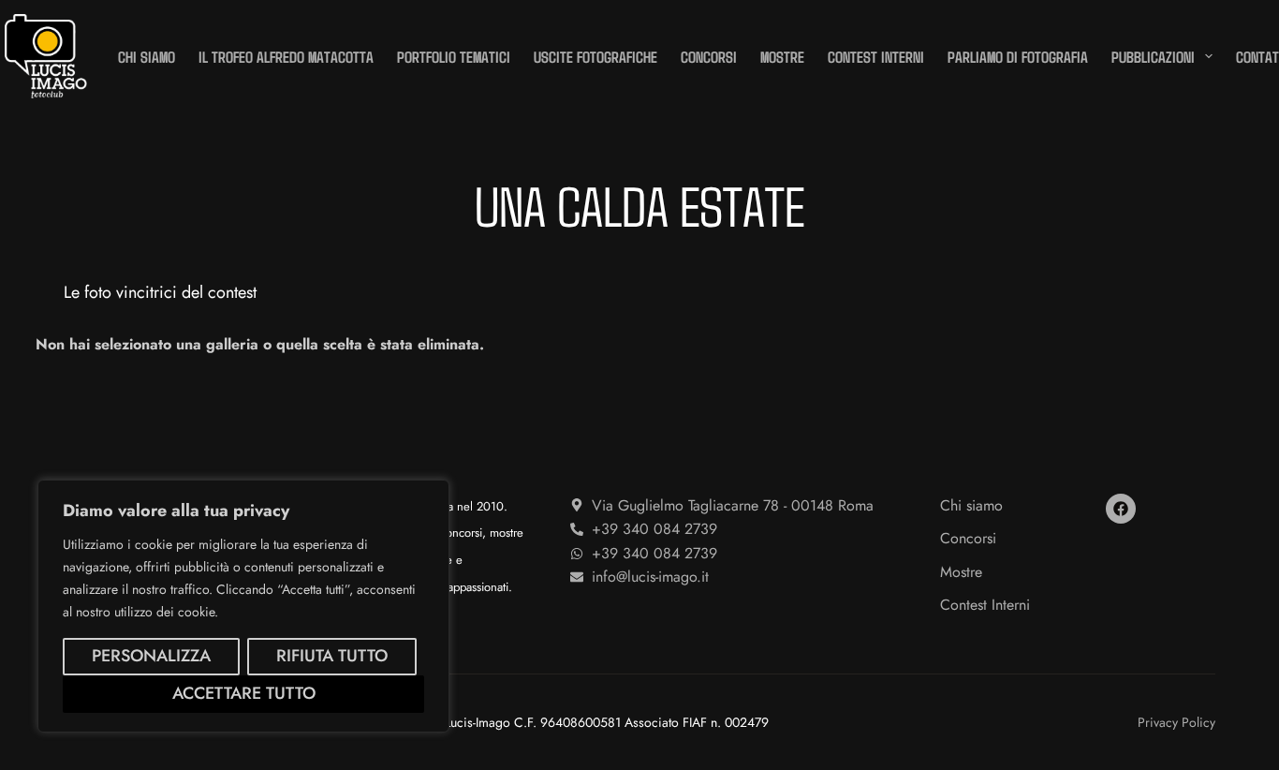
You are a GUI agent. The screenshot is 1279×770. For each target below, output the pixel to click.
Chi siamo (146, 56)
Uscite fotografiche (595, 56)
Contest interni (876, 56)
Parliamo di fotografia (1018, 56)
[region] (243, 606)
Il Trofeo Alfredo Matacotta (286, 56)
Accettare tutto (244, 693)
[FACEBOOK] (1121, 509)
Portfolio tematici (453, 56)
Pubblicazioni (1153, 56)
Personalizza (151, 656)
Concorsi (709, 56)
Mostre (782, 56)
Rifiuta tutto (332, 656)
